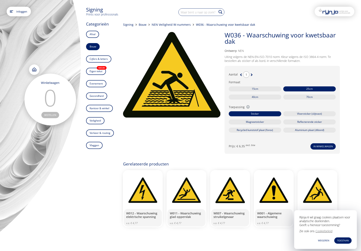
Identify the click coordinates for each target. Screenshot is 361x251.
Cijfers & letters (99, 59)
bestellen (50, 115)
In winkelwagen (323, 146)
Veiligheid (95, 120)
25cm (309, 89)
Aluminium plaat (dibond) (309, 130)
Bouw (93, 46)
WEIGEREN (323, 240)
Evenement (96, 83)
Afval (92, 34)
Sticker (255, 113)
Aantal (233, 74)
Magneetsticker (255, 122)
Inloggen (21, 11)
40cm (255, 97)
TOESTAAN (343, 240)
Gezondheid (97, 96)
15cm (255, 89)
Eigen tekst (97, 70)
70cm (309, 97)
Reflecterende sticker (309, 122)
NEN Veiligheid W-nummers (171, 25)
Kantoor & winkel (99, 108)
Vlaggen (94, 145)
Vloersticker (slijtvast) (309, 113)
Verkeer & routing (100, 133)
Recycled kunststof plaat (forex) (255, 130)
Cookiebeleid (323, 231)
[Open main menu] (11, 11)
